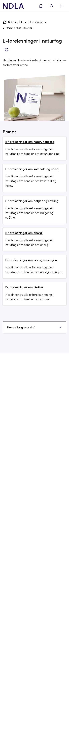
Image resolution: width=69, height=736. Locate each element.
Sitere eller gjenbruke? (21, 327)
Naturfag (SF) (15, 22)
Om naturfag (36, 22)
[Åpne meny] (62, 6)
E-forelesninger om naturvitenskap (29, 141)
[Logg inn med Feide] (41, 6)
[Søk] (52, 6)
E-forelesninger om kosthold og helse (31, 169)
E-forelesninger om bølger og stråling (31, 201)
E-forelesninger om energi (24, 233)
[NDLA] (13, 6)
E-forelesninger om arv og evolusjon (31, 260)
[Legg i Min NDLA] (7, 50)
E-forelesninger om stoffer (24, 287)
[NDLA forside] (5, 22)
